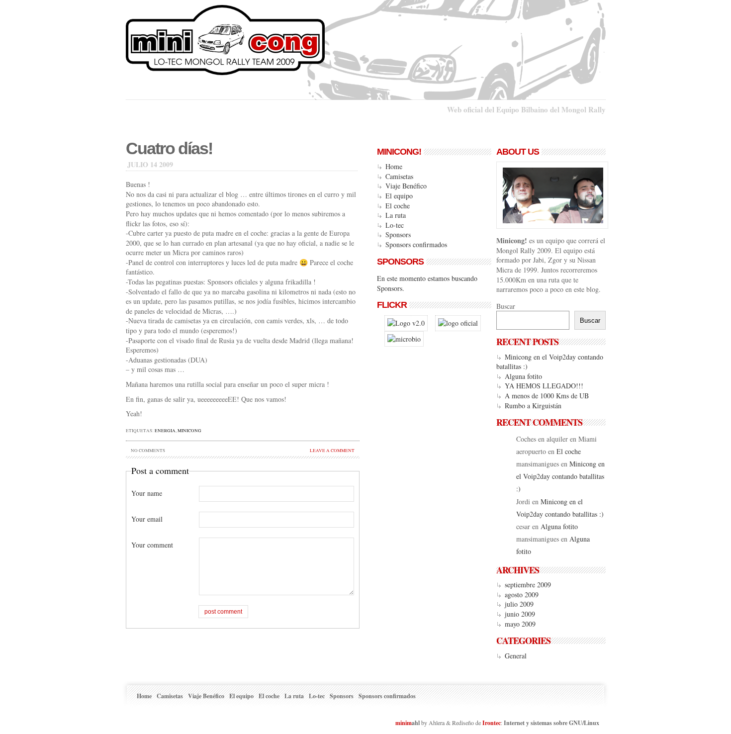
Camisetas (399, 176)
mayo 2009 (520, 624)
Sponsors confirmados (416, 244)
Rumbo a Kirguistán (533, 405)
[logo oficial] (458, 323)
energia (165, 431)
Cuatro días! (169, 148)
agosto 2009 (522, 594)
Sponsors (398, 234)
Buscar (505, 306)
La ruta (395, 215)
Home (393, 166)
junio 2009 (520, 614)
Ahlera (437, 723)
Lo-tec (394, 225)
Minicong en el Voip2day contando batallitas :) (560, 476)
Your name (146, 493)
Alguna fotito (523, 376)
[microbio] (404, 339)
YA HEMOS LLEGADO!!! (544, 385)
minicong (189, 431)
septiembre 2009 (528, 584)
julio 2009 (519, 604)
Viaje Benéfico (406, 185)
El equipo (399, 195)
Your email (147, 519)
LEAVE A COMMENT (332, 451)
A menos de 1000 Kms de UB (547, 395)
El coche (397, 205)
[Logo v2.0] (406, 323)
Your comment (152, 545)
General (516, 655)
